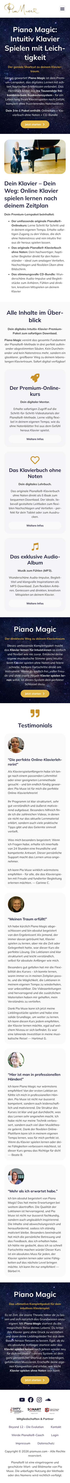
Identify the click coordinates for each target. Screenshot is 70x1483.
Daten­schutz (46, 1443)
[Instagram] (39, 1399)
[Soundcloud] (48, 1399)
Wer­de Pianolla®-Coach (27, 1435)
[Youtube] (22, 1399)
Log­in (55, 1435)
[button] (62, 9)
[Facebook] (30, 1399)
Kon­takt (56, 1427)
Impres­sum (23, 1443)
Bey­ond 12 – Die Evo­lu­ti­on (26, 1427)
